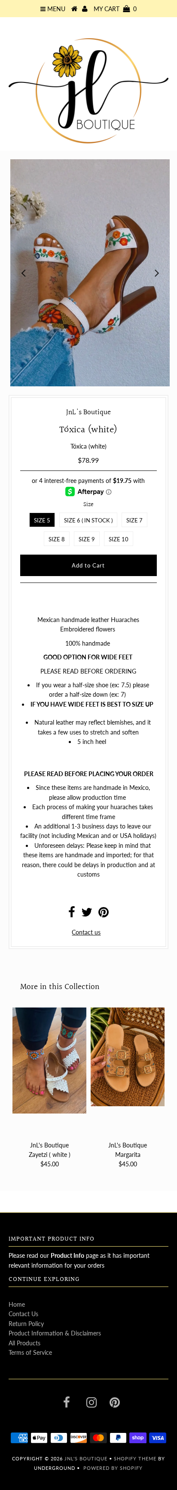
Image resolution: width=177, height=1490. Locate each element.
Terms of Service (30, 1352)
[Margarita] (128, 1056)
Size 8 (57, 539)
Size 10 (118, 539)
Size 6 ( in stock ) (88, 520)
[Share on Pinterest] (103, 914)
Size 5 (42, 520)
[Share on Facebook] (71, 914)
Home (17, 1304)
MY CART (115, 8)
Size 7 (134, 520)
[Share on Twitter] (86, 914)
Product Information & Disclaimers (55, 1333)
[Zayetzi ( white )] (49, 1060)
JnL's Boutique (86, 1458)
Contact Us (23, 1313)
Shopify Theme (135, 1458)
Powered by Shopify (113, 1468)
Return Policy (26, 1323)
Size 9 (87, 539)
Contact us (86, 932)
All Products (24, 1343)
